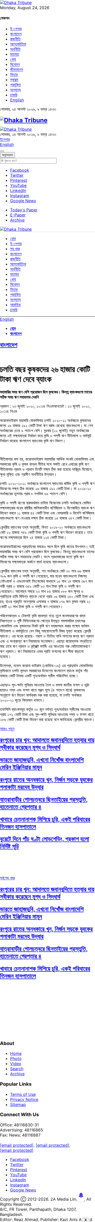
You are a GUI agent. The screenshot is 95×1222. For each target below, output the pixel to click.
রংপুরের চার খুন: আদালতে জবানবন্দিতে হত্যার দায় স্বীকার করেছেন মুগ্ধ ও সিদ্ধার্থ (47, 743)
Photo (16, 1058)
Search (16, 1068)
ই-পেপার (16, 28)
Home (16, 1053)
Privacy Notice (24, 1099)
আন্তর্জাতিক (18, 44)
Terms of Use (23, 1094)
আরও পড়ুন (7, 728)
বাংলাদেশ (16, 33)
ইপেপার (5, 139)
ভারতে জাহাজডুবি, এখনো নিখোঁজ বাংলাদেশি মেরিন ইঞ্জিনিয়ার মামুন (42, 763)
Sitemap (18, 1104)
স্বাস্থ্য (14, 79)
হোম (13, 238)
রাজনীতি (15, 38)
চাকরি (13, 94)
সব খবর (15, 248)
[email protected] (16, 1145)
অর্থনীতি (15, 49)
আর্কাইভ (15, 304)
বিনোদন (15, 64)
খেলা (13, 59)
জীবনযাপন (16, 69)
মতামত (14, 54)
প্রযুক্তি (15, 84)
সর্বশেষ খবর (7, 877)
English (17, 99)
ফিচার (13, 74)
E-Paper (18, 214)
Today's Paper (23, 209)
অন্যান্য (15, 89)
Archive (17, 220)
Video (15, 1063)
